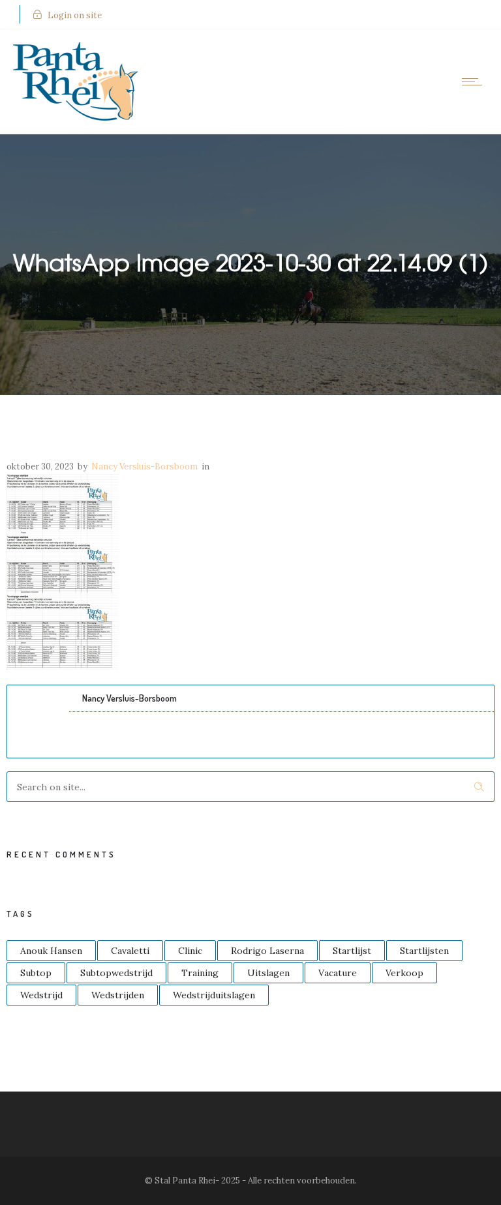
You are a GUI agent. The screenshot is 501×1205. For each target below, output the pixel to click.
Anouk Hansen (51, 951)
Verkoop (404, 973)
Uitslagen (268, 973)
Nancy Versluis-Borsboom (144, 466)
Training (200, 973)
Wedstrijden (117, 995)
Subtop (36, 973)
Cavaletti (130, 951)
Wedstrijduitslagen (214, 995)
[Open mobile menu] (475, 81)
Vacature (337, 973)
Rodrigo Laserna (267, 951)
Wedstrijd (41, 995)
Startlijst (352, 951)
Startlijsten (424, 951)
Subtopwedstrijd (116, 973)
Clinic (190, 951)
